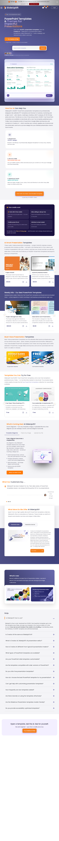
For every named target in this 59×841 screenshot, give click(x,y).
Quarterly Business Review (39, 272)
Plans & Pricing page (21, 231)
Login (54, 7)
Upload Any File (38, 433)
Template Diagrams (12, 433)
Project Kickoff (10, 272)
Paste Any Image (26, 433)
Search (43, 48)
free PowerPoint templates (30, 382)
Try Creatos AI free (29, 731)
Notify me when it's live (15, 472)
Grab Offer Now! (34, 4)
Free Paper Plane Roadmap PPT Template (15, 404)
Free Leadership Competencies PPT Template (42, 404)
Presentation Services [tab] (30, 524)
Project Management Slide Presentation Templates (14, 317)
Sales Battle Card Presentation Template (41, 317)
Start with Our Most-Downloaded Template (29, 194)
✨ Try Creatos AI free (12, 39)
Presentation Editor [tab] (15, 524)
